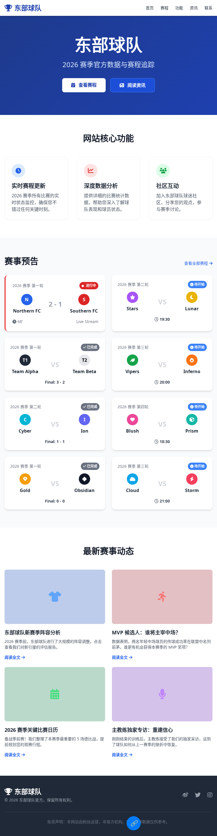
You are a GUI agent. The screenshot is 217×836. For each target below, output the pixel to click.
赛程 (164, 7)
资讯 (194, 7)
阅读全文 (13, 657)
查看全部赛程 (196, 263)
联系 (208, 7)
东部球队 (28, 7)
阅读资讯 (136, 85)
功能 (179, 7)
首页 (150, 7)
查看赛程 (87, 85)
